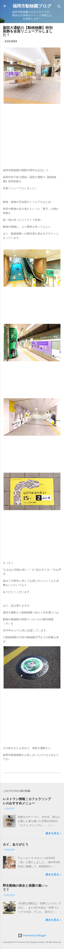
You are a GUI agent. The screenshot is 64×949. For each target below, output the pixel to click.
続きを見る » (53, 833)
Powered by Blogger (34, 935)
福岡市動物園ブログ (32, 6)
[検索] (59, 7)
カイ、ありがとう (15, 844)
